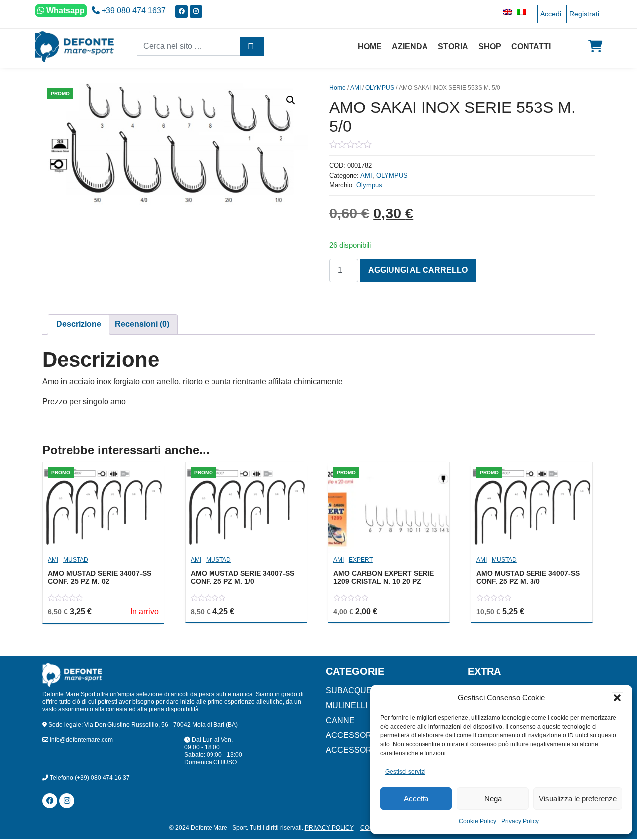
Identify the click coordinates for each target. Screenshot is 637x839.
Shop (489, 46)
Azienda (410, 46)
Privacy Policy (520, 821)
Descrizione (78, 324)
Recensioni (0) (142, 324)
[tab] (78, 324)
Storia (453, 46)
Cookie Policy (477, 821)
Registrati (584, 14)
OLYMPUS (379, 87)
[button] (617, 698)
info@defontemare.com (80, 739)
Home (370, 46)
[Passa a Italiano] (519, 11)
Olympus (369, 185)
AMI (355, 87)
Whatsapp (64, 10)
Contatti (531, 46)
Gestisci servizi (405, 771)
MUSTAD (75, 559)
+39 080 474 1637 (133, 10)
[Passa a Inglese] (505, 11)
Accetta (416, 798)
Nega (493, 798)
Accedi (550, 14)
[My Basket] (595, 46)
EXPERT (361, 559)
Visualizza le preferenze (578, 798)
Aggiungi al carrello (418, 270)
